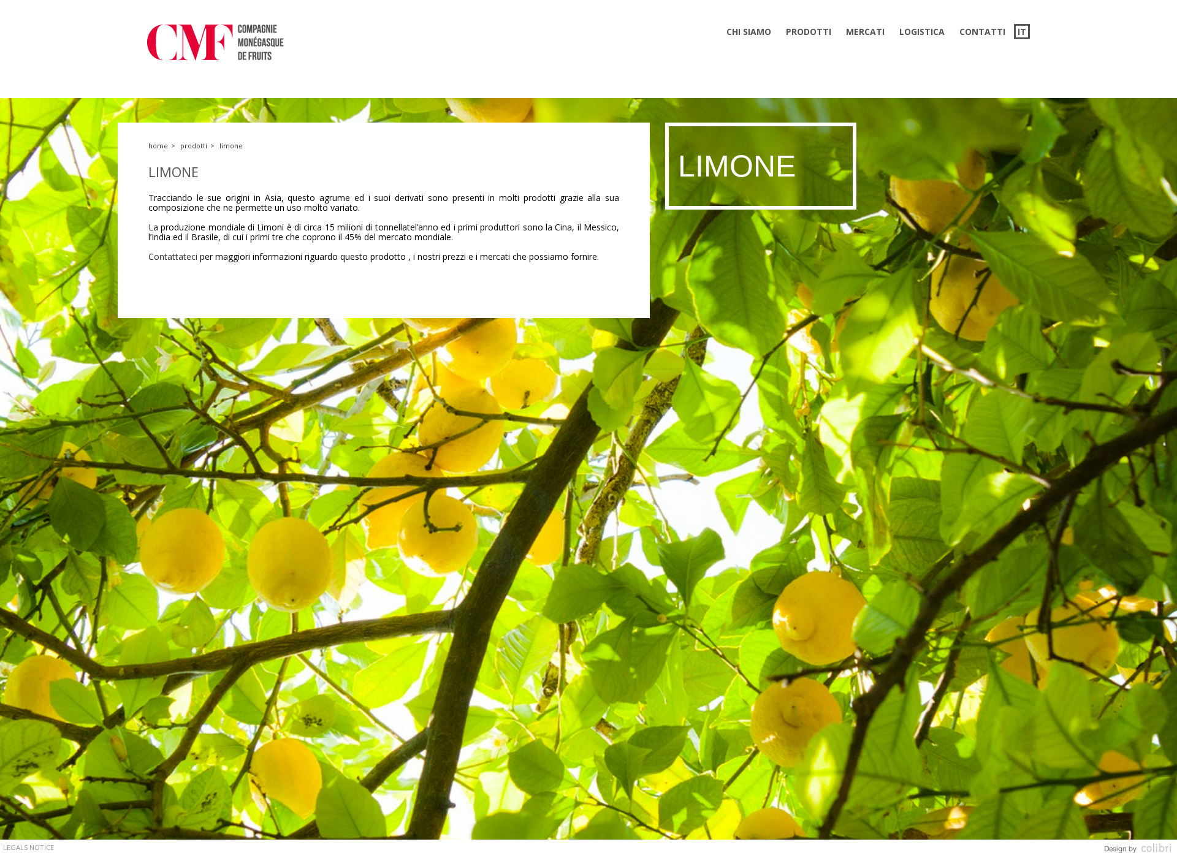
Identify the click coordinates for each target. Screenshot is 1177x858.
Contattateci (172, 256)
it (1022, 31)
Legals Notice (28, 847)
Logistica (922, 31)
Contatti (982, 31)
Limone (231, 145)
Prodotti (808, 31)
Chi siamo (748, 31)
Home (158, 145)
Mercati (865, 31)
